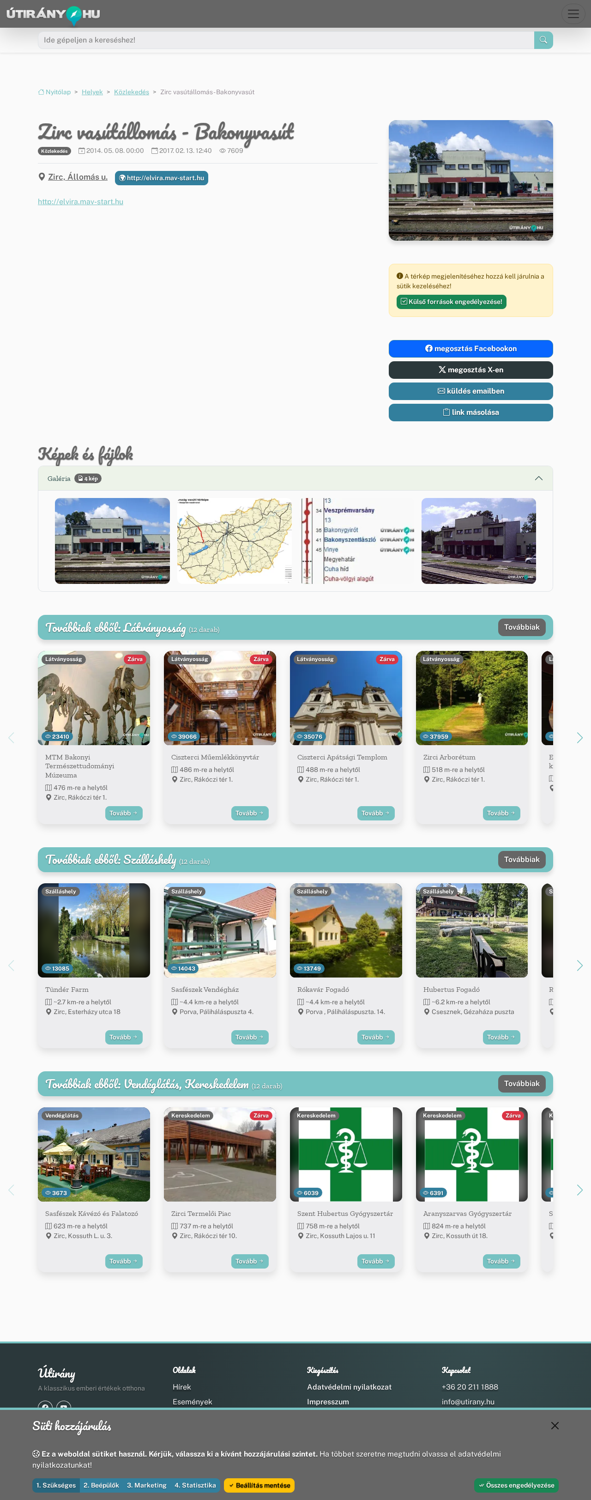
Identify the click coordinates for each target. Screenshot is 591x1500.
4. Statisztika (195, 1485)
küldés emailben (474, 391)
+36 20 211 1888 (470, 1387)
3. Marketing (147, 1485)
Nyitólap (57, 92)
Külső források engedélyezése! (454, 301)
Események (192, 1401)
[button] (112, 541)
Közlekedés (131, 92)
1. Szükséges (56, 1485)
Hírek (182, 1387)
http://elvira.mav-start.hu (165, 178)
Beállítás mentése (262, 1485)
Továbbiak (522, 627)
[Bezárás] (555, 1425)
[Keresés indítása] (543, 40)
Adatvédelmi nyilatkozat (349, 1387)
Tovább (120, 813)
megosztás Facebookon (475, 348)
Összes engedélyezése (520, 1485)
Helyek (92, 92)
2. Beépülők (101, 1485)
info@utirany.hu (468, 1401)
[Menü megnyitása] (573, 14)
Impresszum (328, 1401)
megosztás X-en (474, 369)
